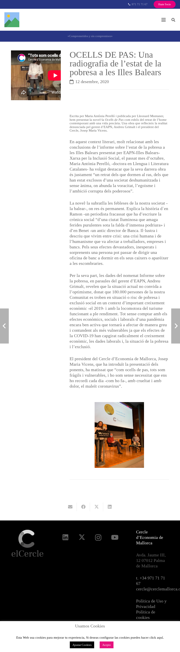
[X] (82, 537)
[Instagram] (98, 537)
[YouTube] (114, 537)
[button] (163, 20)
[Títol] (11, 19)
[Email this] (70, 506)
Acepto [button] (106, 645)
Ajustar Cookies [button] (82, 645)
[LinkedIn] (65, 537)
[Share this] (83, 506)
